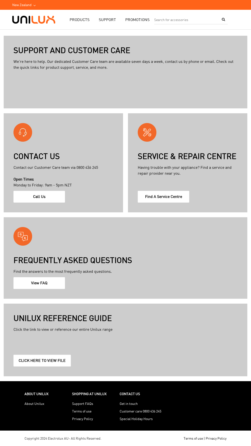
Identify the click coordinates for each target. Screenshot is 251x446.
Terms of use (81, 411)
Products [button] (79, 19)
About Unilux (34, 403)
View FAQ (40, 284)
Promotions (137, 19)
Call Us (40, 198)
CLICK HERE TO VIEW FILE (43, 362)
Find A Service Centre (165, 198)
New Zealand (22, 5)
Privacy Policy (82, 419)
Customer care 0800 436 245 (140, 411)
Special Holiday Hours (136, 419)
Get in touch (129, 403)
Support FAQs (82, 403)
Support (107, 19)
